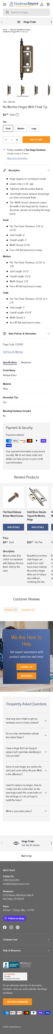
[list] (26, 59)
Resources (26, 676)
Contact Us (26, 667)
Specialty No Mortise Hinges (20, 30)
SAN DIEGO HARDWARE (17, 1002)
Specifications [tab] (10, 362)
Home (5, 30)
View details (13, 527)
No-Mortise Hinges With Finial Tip (15, 32)
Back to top (26, 855)
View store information (17, 158)
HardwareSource (14, 1026)
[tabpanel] (26, 393)
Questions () (27, 609)
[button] (48, 4)
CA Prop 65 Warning (13, 352)
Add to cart (36, 139)
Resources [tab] (26, 362)
